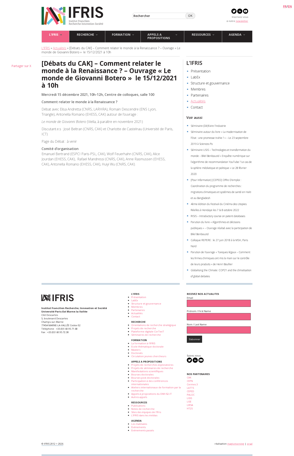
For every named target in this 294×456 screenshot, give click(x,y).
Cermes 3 (192, 384)
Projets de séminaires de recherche (152, 368)
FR (284, 6)
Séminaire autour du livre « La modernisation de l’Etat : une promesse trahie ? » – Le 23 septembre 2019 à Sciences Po (219, 138)
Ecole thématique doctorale (147, 346)
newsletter (242, 21)
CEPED (190, 391)
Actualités (59, 48)
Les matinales (139, 423)
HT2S (190, 408)
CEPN (190, 381)
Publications (138, 405)
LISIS (189, 398)
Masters (135, 349)
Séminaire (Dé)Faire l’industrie (208, 126)
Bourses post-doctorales (145, 377)
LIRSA (190, 405)
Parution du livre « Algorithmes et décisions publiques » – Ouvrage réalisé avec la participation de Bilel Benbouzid (221, 228)
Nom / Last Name (197, 324)
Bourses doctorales (142, 374)
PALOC (191, 394)
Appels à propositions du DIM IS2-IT (151, 393)
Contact (197, 107)
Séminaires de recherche (146, 334)
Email (190, 297)
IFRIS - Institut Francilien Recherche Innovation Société (72, 16)
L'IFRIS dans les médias (144, 415)
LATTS (190, 387)
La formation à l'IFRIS (143, 343)
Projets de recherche (143, 328)
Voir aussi (194, 117)
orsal (249, 443)
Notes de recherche (143, 408)
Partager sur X (21, 66)
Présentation (200, 71)
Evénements (138, 427)
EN (290, 6)
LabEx (195, 77)
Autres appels (139, 397)
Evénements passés (142, 430)
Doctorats (136, 353)
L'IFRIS (46, 48)
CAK (189, 377)
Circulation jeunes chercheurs (148, 356)
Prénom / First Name (199, 311)
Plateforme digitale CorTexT (147, 331)
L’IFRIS (194, 63)
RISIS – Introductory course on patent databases (218, 216)
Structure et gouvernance (210, 83)
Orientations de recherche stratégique (153, 325)
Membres (198, 89)
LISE (189, 401)
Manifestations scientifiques (147, 371)
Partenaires (200, 95)
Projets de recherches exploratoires (152, 364)
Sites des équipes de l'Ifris (146, 412)
